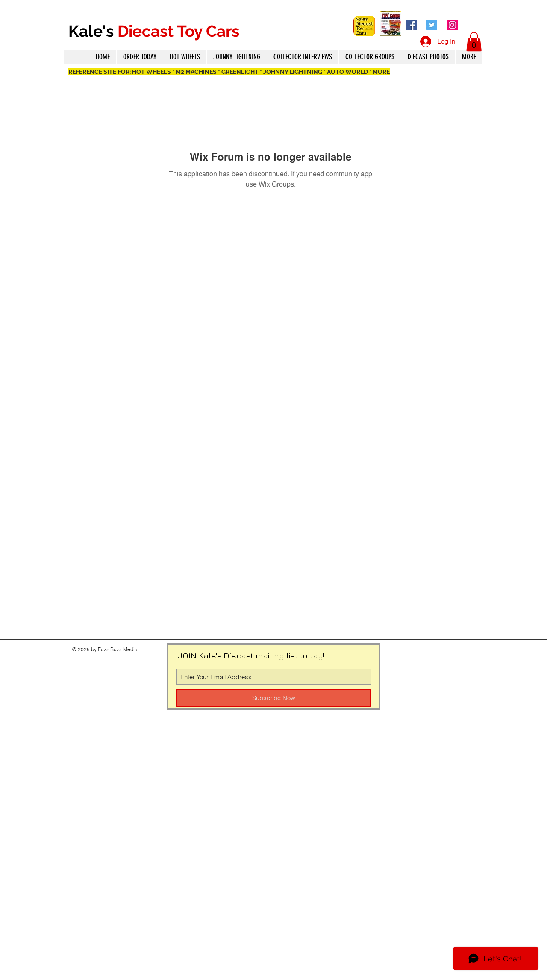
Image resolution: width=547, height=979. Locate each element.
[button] (474, 41)
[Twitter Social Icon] (431, 25)
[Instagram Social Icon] (452, 25)
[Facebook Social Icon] (411, 25)
